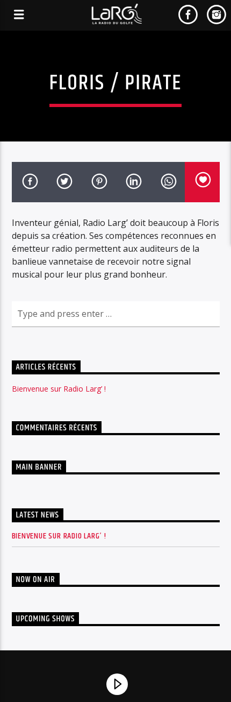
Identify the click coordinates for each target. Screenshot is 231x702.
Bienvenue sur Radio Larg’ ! (59, 389)
